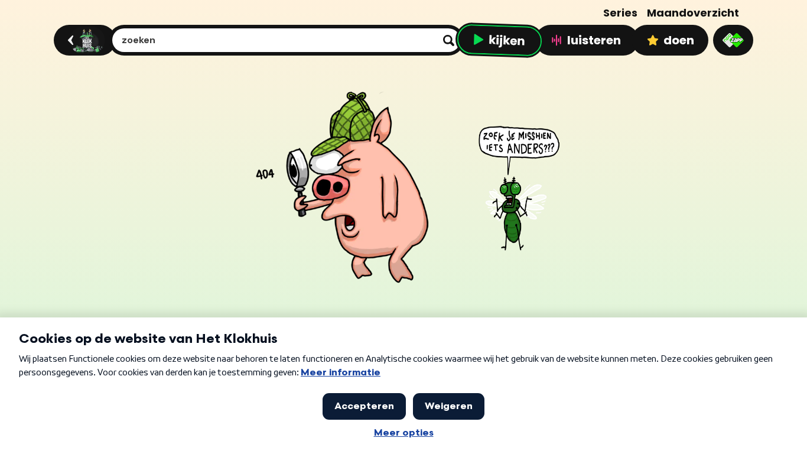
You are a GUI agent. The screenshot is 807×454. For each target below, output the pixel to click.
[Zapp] (733, 40)
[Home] (83, 40)
